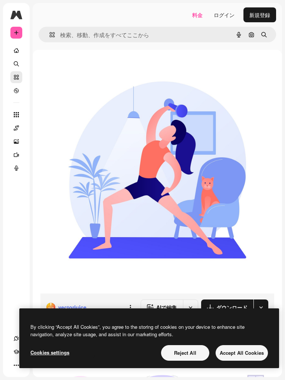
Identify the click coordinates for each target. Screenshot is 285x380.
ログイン (224, 15)
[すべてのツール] (16, 115)
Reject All (185, 352)
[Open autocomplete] (49, 34)
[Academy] (16, 352)
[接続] (16, 338)
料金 (197, 15)
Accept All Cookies (242, 352)
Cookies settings (49, 352)
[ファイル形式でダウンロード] (260, 307)
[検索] (16, 64)
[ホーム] (16, 50)
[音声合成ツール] (16, 168)
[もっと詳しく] (16, 90)
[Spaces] (16, 128)
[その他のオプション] (130, 307)
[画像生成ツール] (16, 141)
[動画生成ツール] (16, 155)
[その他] (16, 365)
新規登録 (259, 15)
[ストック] (16, 77)
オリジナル (91, 67)
